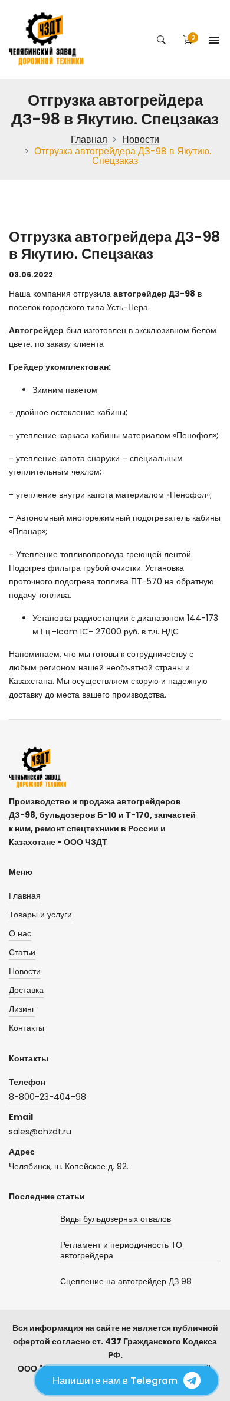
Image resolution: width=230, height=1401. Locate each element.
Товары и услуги (40, 914)
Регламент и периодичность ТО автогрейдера (121, 1250)
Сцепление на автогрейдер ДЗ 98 (126, 1281)
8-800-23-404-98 (47, 1097)
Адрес (22, 1151)
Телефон (27, 1082)
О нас (20, 933)
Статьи (22, 952)
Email (21, 1117)
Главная (89, 140)
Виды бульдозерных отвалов (115, 1219)
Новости (140, 140)
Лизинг (22, 1009)
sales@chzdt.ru (40, 1131)
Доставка (26, 990)
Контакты (26, 1028)
